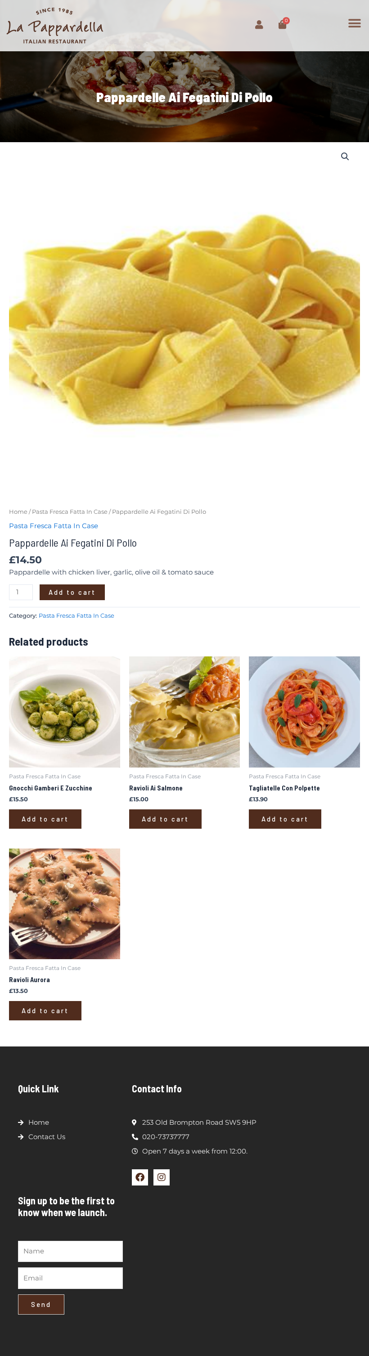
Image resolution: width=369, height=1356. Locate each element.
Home (18, 511)
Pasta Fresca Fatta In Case (70, 511)
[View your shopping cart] (259, 24)
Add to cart (72, 592)
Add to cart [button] (45, 819)
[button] (354, 23)
